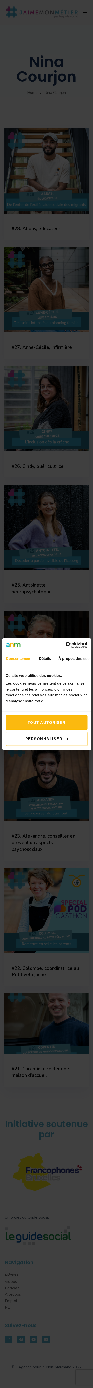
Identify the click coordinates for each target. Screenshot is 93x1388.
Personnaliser (43, 738)
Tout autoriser (47, 722)
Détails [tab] (45, 658)
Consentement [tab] (18, 658)
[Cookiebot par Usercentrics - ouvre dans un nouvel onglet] (66, 645)
